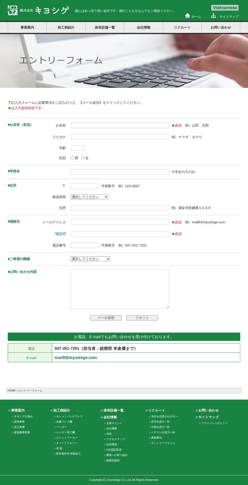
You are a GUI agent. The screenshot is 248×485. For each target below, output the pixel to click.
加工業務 (19, 426)
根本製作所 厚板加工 (68, 453)
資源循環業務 (22, 432)
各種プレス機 (64, 421)
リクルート (156, 410)
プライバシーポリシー (214, 423)
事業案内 (18, 410)
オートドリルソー (67, 442)
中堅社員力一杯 (160, 426)
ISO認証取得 (114, 449)
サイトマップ (229, 16)
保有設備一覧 (105, 27)
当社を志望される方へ (164, 416)
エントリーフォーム (163, 442)
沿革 (109, 433)
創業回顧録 (113, 460)
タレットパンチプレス (69, 416)
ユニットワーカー (67, 437)
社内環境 (111, 444)
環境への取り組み (117, 455)
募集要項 (156, 437)
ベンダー (61, 426)
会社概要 (111, 428)
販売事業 (19, 421)
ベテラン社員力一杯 (163, 432)
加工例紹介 (61, 410)
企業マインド (114, 423)
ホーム (196, 16)
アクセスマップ (115, 439)
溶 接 (59, 448)
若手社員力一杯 (160, 421)
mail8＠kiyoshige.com (75, 357)
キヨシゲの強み (23, 416)
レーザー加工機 (65, 432)
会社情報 (110, 417)
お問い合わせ (221, 27)
